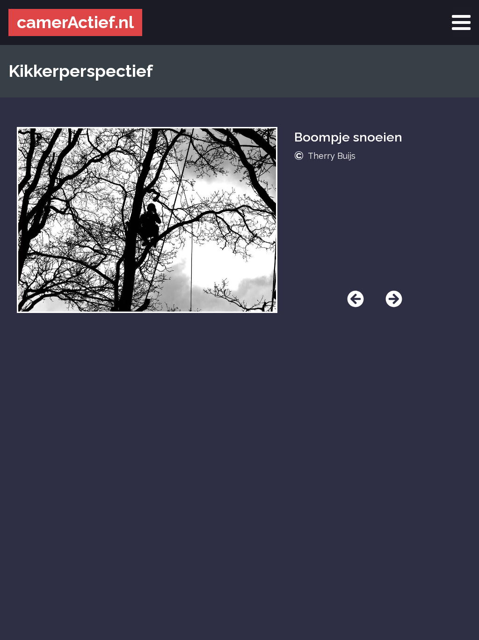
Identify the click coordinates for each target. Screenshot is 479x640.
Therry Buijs (332, 156)
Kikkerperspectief (80, 71)
